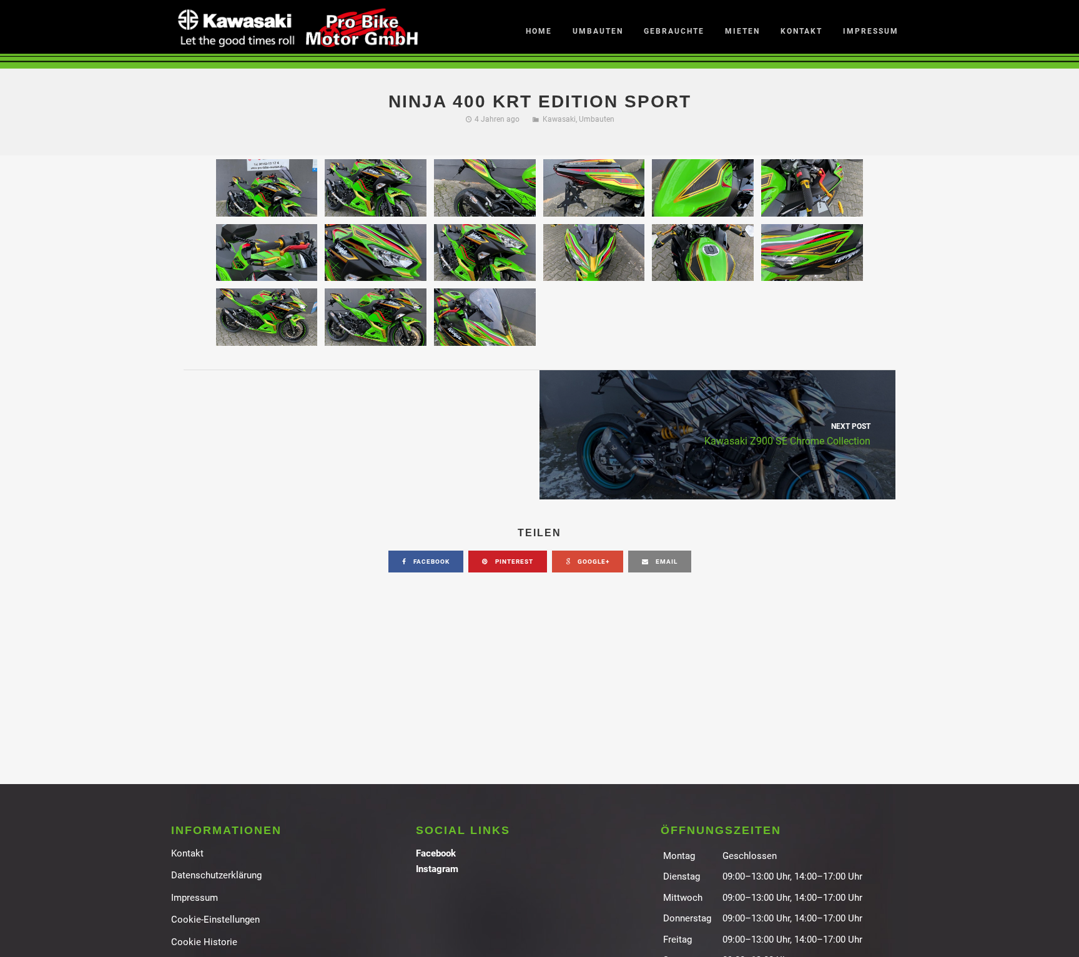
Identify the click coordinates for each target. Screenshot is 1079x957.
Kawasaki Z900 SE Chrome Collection (787, 434)
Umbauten (596, 119)
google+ (592, 561)
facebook (430, 561)
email (665, 561)
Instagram (437, 869)
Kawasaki (559, 119)
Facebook (436, 853)
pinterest (513, 561)
